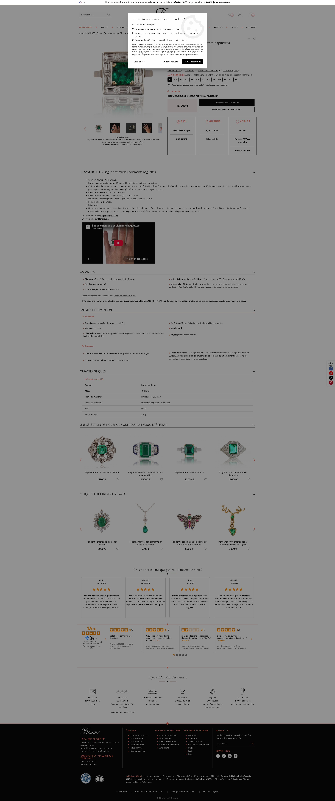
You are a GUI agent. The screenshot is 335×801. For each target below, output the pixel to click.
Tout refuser (171, 61)
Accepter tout (193, 61)
